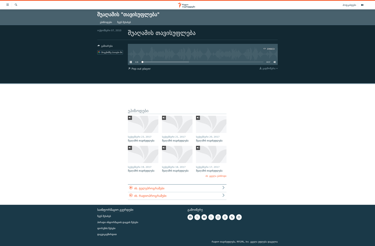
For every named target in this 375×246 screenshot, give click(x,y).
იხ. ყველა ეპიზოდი (216, 176)
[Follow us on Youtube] (204, 217)
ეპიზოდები (106, 22)
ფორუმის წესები (106, 228)
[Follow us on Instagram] (218, 217)
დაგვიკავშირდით (107, 234)
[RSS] (232, 217)
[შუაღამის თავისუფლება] (143, 124)
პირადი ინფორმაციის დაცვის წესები (117, 222)
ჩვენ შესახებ (124, 22)
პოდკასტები (349, 5)
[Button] (105, 47)
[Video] (362, 5)
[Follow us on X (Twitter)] (197, 217)
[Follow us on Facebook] (190, 217)
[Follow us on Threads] (225, 217)
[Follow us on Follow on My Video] (211, 217)
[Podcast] (239, 217)
